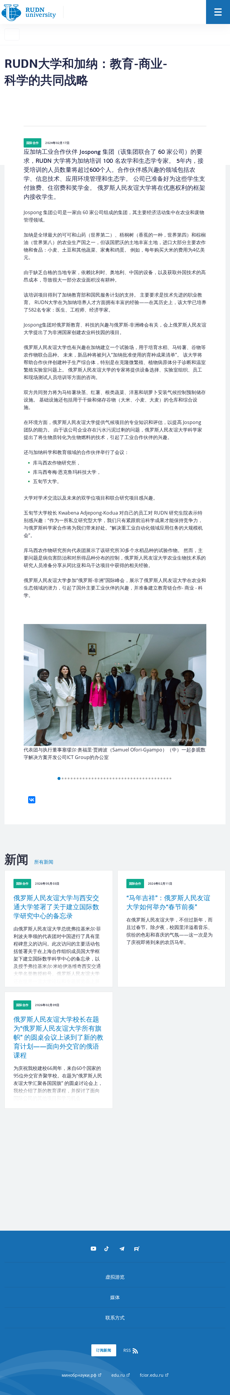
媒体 (115, 1297)
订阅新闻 (104, 1350)
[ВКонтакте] (31, 799)
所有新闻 (43, 862)
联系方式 (115, 1318)
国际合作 (32, 143)
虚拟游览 (115, 1277)
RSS (127, 1350)
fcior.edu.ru (152, 1375)
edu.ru (118, 1375)
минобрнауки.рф (80, 1375)
